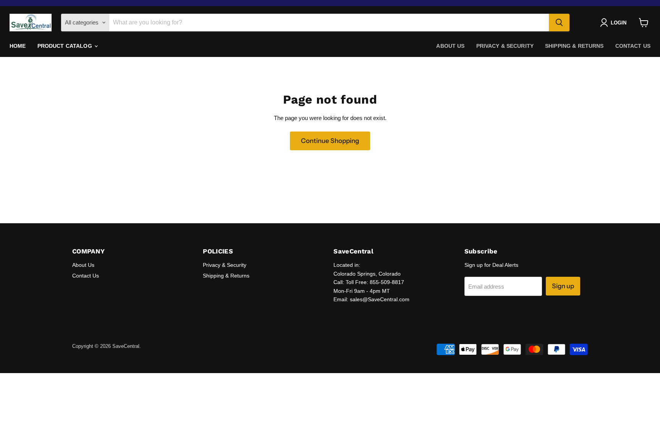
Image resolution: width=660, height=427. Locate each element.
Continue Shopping (330, 140)
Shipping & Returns (574, 46)
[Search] (559, 22)
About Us (450, 46)
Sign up (563, 286)
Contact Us (632, 46)
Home (18, 46)
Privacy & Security (505, 46)
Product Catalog (65, 46)
